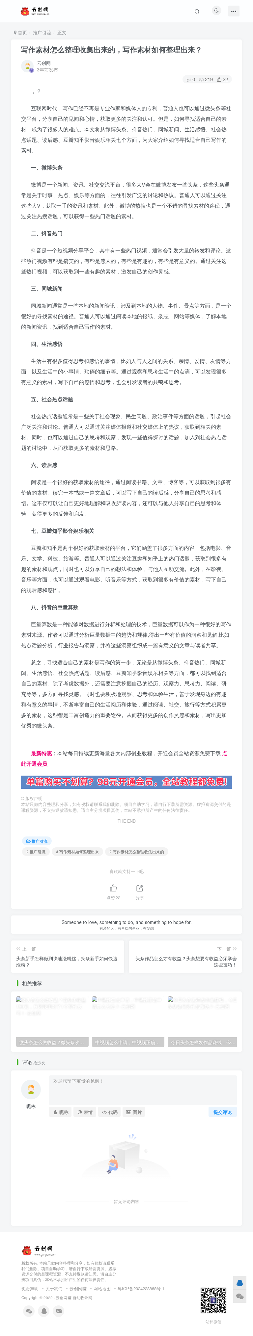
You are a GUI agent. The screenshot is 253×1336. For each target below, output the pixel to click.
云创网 (44, 63)
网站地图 (102, 1288)
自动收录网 (82, 1297)
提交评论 (222, 1112)
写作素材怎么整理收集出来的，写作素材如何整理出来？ (111, 49)
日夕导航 (31, 742)
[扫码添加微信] (239, 1296)
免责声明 (30, 1288)
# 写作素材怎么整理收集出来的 (136, 851)
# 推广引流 (35, 851)
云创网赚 (78, 1288)
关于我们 (54, 1288)
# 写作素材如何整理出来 (77, 851)
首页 (21, 32)
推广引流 (42, 32)
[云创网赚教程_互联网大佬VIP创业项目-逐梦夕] (39, 1249)
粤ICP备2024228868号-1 (141, 1288)
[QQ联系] (239, 1282)
